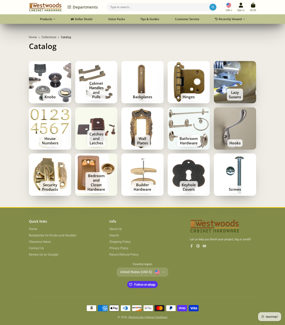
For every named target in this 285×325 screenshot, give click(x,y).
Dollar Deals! (83, 19)
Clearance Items (40, 242)
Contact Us (36, 248)
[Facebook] (191, 246)
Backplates (142, 82)
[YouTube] (204, 246)
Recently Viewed (230, 19)
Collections (48, 37)
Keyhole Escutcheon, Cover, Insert (189, 174)
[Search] (212, 7)
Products (46, 19)
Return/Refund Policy (124, 254)
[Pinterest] (198, 246)
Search (114, 235)
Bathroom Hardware (189, 128)
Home (33, 37)
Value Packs (116, 19)
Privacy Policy (119, 248)
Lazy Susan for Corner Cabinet (235, 82)
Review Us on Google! (43, 254)
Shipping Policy (120, 242)
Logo (45, 7)
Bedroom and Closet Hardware (96, 174)
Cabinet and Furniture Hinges (189, 82)
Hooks (235, 128)
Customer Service (187, 19)
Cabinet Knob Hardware (50, 82)
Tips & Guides (149, 19)
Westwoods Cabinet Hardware (148, 317)
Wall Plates (142, 128)
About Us (115, 229)
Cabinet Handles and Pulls (96, 82)
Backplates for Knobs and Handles (52, 235)
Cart (253, 7)
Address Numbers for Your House (50, 128)
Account (240, 7)
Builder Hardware (142, 174)
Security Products (50, 174)
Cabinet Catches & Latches (96, 128)
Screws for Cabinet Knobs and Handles (235, 174)
